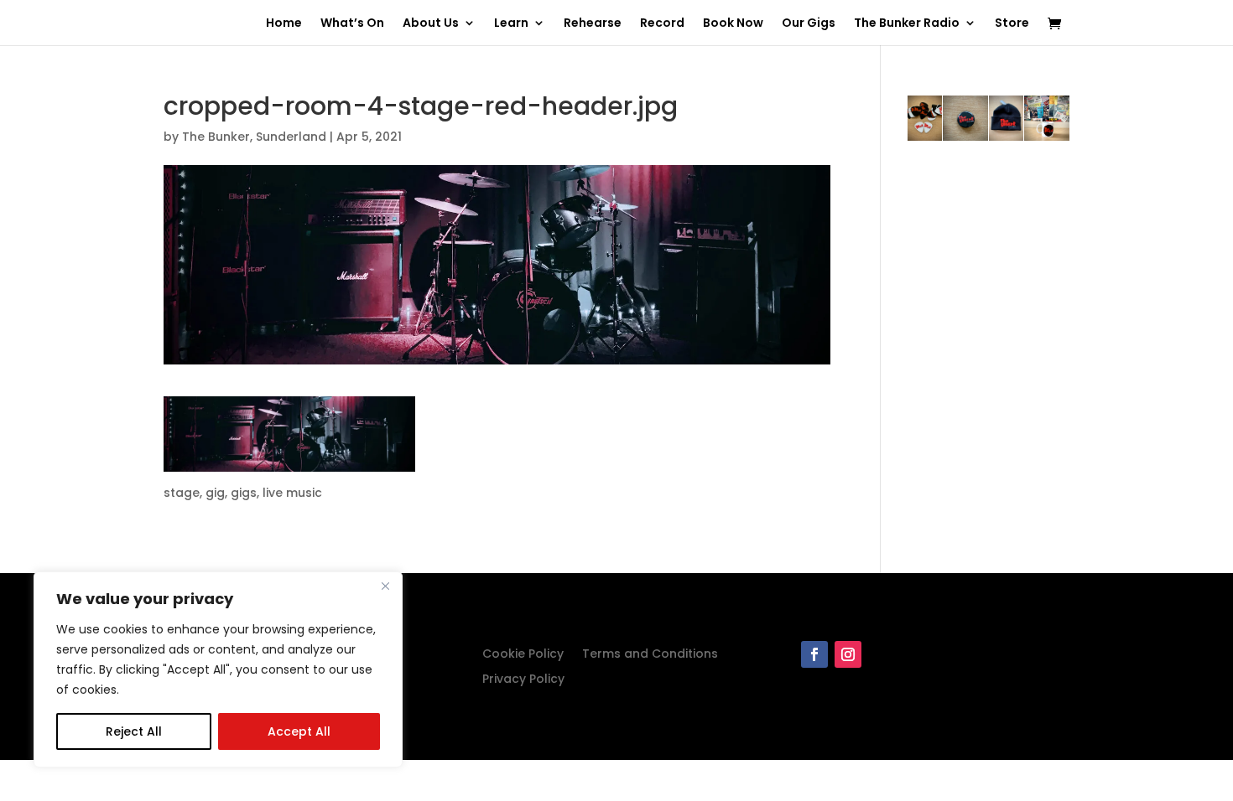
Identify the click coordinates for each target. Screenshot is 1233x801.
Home (284, 24)
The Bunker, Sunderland (254, 136)
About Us (431, 24)
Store (1012, 24)
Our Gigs (808, 24)
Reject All (134, 731)
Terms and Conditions (650, 655)
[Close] (385, 586)
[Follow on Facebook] (814, 654)
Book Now (733, 24)
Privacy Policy (523, 680)
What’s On (352, 24)
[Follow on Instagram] (848, 654)
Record (662, 24)
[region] (218, 669)
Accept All (299, 731)
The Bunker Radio (907, 24)
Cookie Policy (523, 655)
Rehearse (593, 24)
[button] (289, 434)
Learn (511, 24)
